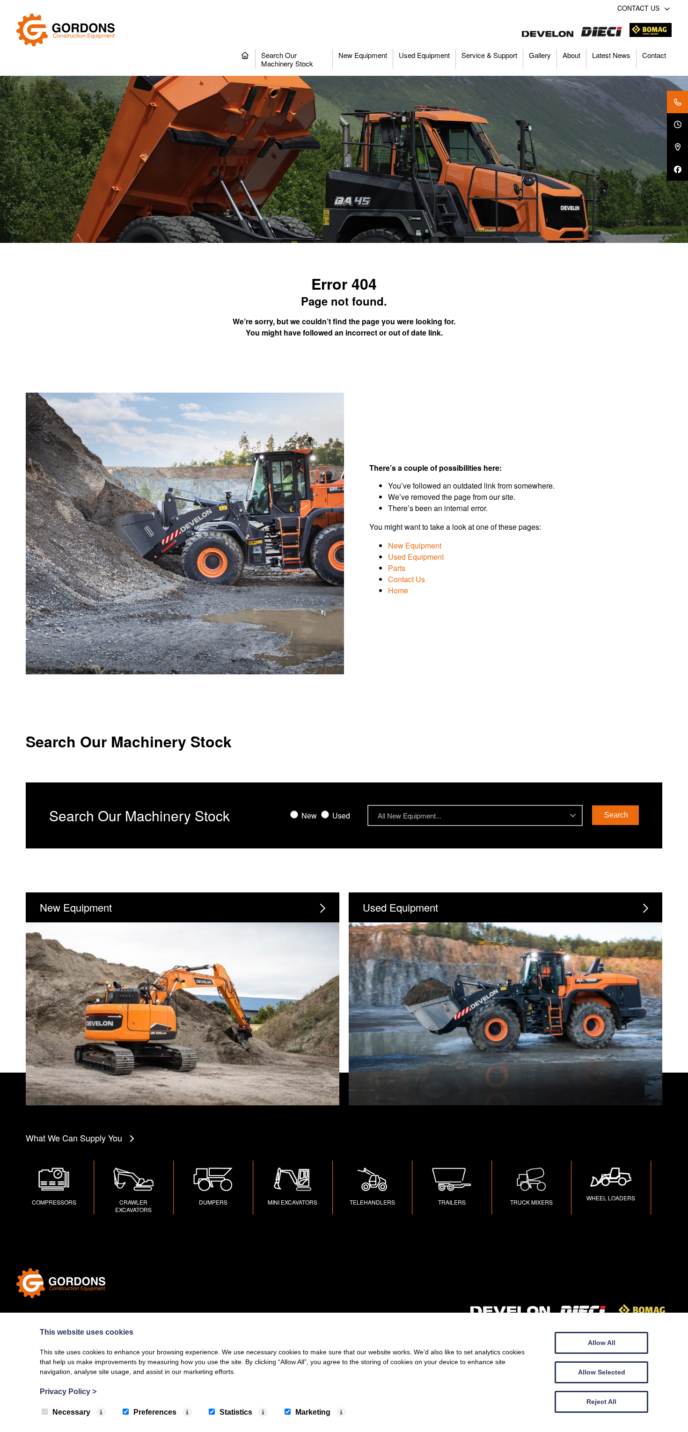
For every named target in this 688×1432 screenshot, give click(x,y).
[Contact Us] (677, 102)
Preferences (154, 1412)
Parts (396, 568)
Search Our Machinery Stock (287, 59)
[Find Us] (677, 147)
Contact (654, 55)
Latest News (611, 55)
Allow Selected (601, 1372)
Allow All (601, 1342)
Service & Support (489, 55)
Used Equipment (424, 55)
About (571, 55)
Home (398, 590)
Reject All (601, 1401)
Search (616, 815)
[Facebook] (677, 169)
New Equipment (362, 55)
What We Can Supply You (74, 1138)
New (308, 815)
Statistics (236, 1412)
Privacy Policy (68, 1391)
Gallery (540, 55)
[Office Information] (677, 124)
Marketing (312, 1412)
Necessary (71, 1412)
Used (340, 815)
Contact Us (406, 579)
